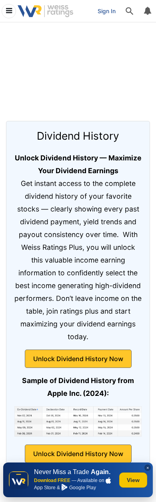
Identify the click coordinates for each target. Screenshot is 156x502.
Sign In (107, 11)
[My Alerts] (147, 11)
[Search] (129, 11)
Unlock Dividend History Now (78, 359)
